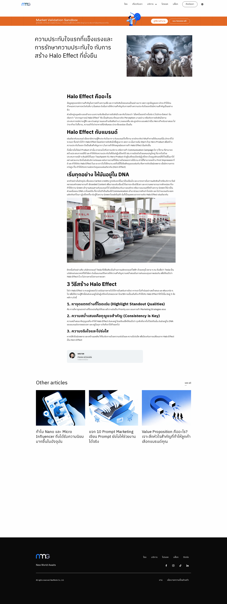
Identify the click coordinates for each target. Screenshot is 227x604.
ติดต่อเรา (190, 4)
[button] (152, 4)
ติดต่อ (186, 557)
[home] (26, 4)
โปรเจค (165, 4)
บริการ (154, 557)
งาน (160, 580)
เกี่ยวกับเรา (137, 4)
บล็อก (175, 4)
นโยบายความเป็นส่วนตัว (178, 580)
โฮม (126, 4)
